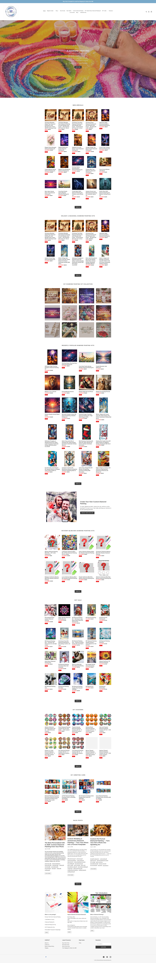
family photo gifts (48, 865)
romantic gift (70, 868)
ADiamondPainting (100, 960)
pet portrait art (105, 865)
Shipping (46, 948)
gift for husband (77, 865)
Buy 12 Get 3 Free (66, 946)
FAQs (80, 942)
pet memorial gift (93, 865)
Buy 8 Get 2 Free (65, 944)
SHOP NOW (78, 67)
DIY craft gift (92, 862)
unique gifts (59, 868)
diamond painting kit (56, 863)
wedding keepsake (82, 870)
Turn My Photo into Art (87, 512)
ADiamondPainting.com (107, 960)
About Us (47, 942)
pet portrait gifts (48, 868)
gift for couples (70, 865)
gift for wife (83, 865)
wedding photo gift (71, 871)
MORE (46, 932)
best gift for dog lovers (94, 858)
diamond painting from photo (79, 861)
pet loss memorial (102, 863)
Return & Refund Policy (49, 946)
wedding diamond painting (73, 870)
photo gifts (54, 868)
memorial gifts (47, 866)
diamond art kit (70, 861)
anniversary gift (79, 858)
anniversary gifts (48, 863)
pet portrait (100, 865)
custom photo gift (80, 860)
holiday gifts (61, 865)
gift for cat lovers (99, 862)
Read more (48, 873)
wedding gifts (47, 870)
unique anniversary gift (77, 868)
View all (78, 207)
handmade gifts (55, 865)
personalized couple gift (72, 866)
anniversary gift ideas (72, 860)
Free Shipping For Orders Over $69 (69, 948)
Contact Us (47, 944)
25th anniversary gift (72, 858)
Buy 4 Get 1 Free (65, 942)
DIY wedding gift (71, 863)
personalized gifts (54, 866)
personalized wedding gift (83, 866)
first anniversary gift (79, 863)
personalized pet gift (94, 863)
